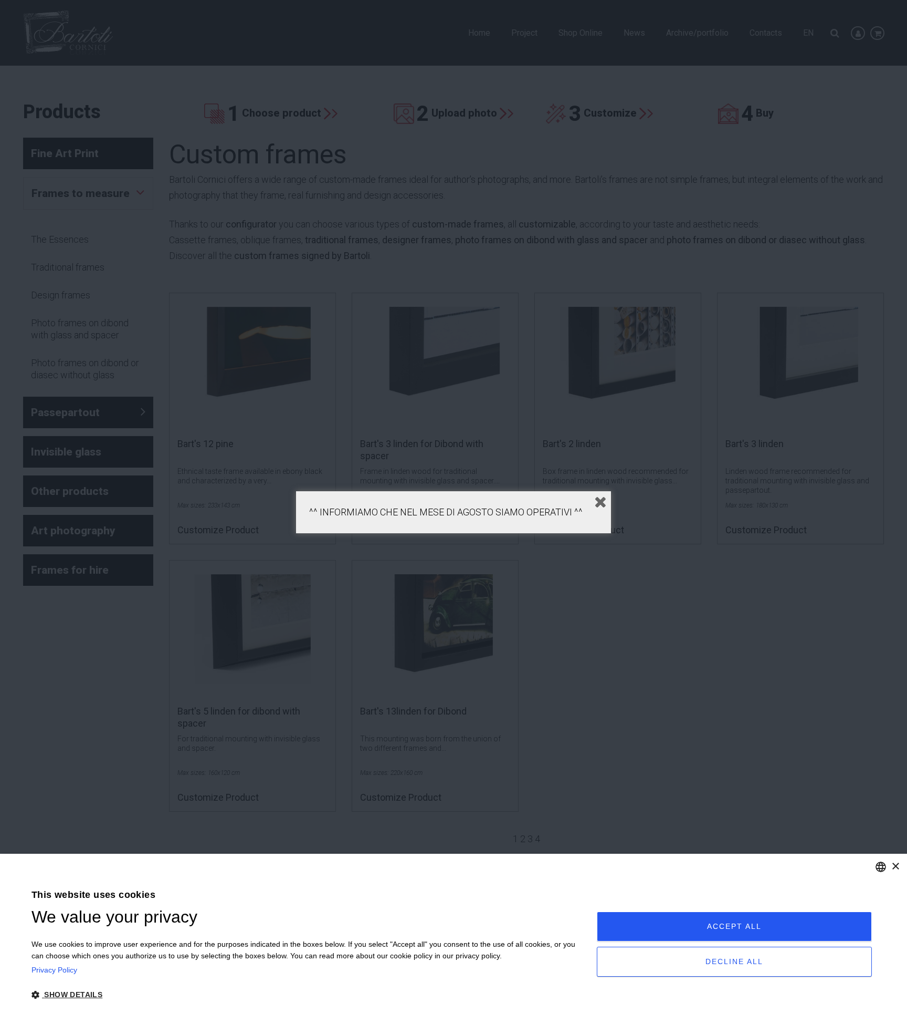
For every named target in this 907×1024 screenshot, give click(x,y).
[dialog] (453, 939)
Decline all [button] (734, 961)
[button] (305, 995)
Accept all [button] (734, 926)
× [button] (895, 867)
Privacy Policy (54, 970)
